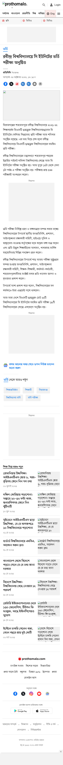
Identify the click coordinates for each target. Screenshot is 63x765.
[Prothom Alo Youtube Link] (41, 694)
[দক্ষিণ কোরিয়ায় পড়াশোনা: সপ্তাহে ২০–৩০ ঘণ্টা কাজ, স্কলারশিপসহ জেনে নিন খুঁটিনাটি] (49, 503)
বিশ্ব (34, 13)
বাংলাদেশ (15, 13)
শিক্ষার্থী (28, 390)
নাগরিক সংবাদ (16, 666)
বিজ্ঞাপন (24, 724)
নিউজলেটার (36, 730)
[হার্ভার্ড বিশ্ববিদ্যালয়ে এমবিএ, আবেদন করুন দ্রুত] (49, 546)
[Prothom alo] (15, 5)
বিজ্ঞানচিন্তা (45, 666)
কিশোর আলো (32, 666)
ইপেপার (46, 672)
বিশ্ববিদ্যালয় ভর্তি (13, 397)
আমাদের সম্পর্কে (9, 724)
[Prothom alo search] (44, 5)
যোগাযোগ (21, 730)
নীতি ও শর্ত (51, 724)
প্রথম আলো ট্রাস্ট (11, 672)
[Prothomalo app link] (20, 711)
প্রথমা (54, 672)
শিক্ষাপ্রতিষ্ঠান (12, 390)
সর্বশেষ (5, 13)
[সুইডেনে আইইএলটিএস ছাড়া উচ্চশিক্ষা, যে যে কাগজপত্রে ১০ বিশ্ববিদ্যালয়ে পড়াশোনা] (49, 526)
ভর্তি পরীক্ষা (33, 397)
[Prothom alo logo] (31, 660)
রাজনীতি (26, 13)
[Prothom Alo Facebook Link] (17, 694)
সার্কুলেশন (37, 724)
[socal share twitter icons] (12, 85)
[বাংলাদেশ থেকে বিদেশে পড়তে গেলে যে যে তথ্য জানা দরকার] (49, 567)
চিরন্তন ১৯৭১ (34, 672)
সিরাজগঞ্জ (43, 390)
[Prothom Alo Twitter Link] (25, 694)
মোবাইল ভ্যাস (30, 678)
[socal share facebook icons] (6, 85)
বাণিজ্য (41, 13)
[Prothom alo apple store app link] (42, 711)
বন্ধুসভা (23, 672)
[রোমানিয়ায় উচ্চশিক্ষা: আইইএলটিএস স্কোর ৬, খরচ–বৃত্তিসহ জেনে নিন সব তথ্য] (49, 480)
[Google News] (47, 694)
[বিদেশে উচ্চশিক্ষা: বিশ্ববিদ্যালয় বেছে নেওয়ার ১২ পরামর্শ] (49, 588)
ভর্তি (5, 49)
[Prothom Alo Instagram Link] (33, 694)
